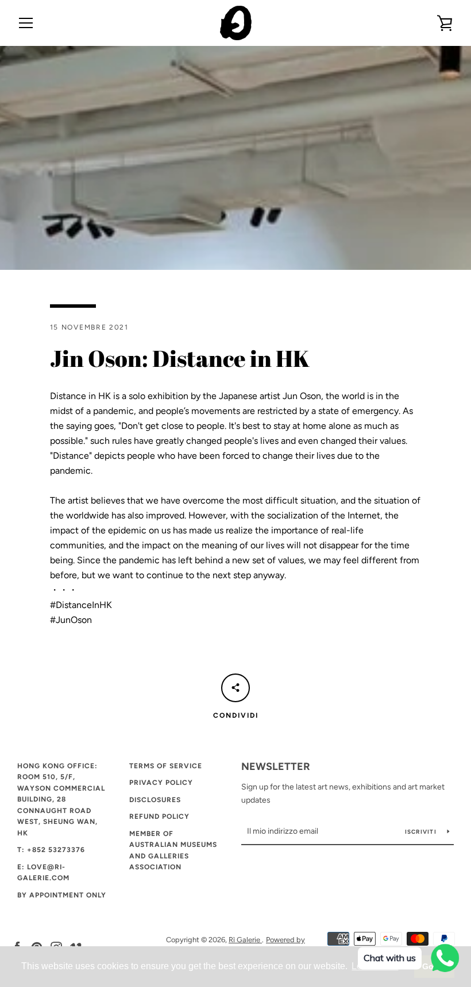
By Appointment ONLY (61, 895)
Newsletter (275, 766)
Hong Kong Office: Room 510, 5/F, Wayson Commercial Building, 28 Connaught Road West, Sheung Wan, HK (61, 799)
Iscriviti (422, 831)
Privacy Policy (161, 783)
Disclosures (155, 800)
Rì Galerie (245, 939)
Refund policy (159, 816)
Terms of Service (165, 766)
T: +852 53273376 (51, 850)
